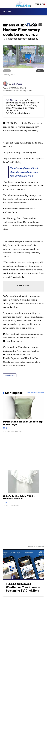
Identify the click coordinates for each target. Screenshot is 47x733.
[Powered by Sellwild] (40, 546)
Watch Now (39, 4)
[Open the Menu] (4, 4)
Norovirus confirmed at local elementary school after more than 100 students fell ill (24, 171)
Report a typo (10, 375)
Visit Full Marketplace (35, 393)
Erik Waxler (17, 84)
